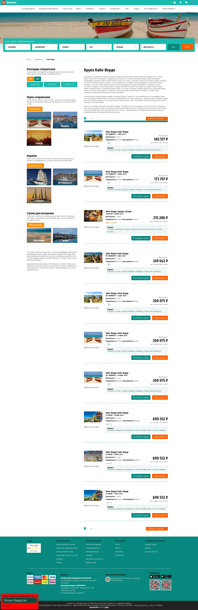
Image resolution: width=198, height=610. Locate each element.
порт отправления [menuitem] (150, 9)
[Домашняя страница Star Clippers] (111, 222)
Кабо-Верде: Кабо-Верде (117, 131)
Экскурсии (59, 559)
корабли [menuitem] (102, 9)
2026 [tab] (30, 79)
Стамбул (119, 219)
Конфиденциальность (93, 548)
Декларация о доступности (94, 559)
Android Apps (119, 555)
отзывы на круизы (151, 544)
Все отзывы (33, 551)
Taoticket (102, 607)
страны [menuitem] (136, 9)
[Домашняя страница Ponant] (109, 424)
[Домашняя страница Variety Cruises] (109, 143)
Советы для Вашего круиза (64, 552)
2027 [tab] (37, 79)
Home (28, 59)
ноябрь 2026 (52, 84)
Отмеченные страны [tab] (35, 225)
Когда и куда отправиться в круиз (67, 555)
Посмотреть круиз (141, 156)
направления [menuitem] (115, 9)
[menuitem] (174, 2)
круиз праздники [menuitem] (168, 9)
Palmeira (119, 140)
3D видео (59, 563)
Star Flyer (109, 214)
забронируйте (160, 156)
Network (118, 548)
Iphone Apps (119, 552)
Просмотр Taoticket (151, 552)
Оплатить (148, 548)
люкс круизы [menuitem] (67, 9)
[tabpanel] (52, 85)
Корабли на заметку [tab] (35, 166)
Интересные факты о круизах (65, 544)
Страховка (89, 555)
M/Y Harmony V (111, 134)
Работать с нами (91, 563)
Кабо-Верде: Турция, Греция (118, 211)
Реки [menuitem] (126, 9)
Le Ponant (109, 415)
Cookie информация (92, 552)
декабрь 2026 (69, 84)
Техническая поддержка (93, 544)
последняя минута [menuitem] (28, 9)
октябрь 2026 (35, 84)
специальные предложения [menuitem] (48, 9)
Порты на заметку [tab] (35, 109)
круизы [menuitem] (78, 9)
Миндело (120, 421)
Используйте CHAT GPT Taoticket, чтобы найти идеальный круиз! (125, 579)
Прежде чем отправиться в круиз (67, 548)
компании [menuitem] (90, 9)
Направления (38, 59)
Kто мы (117, 544)
